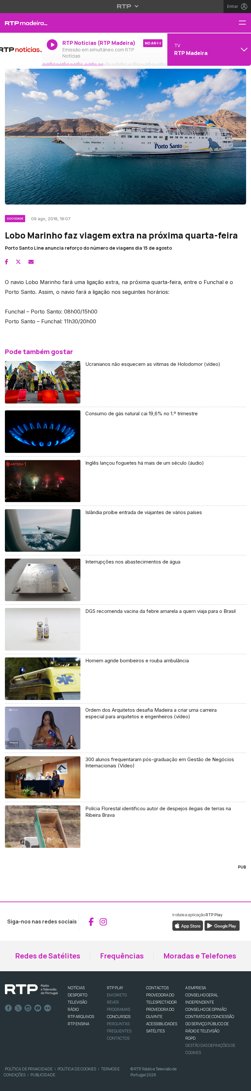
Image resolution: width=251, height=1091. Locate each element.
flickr (47, 1008)
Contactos (118, 1038)
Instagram (28, 1008)
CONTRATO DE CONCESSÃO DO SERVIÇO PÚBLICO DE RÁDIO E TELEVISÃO (209, 1024)
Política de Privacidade (29, 1069)
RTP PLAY (115, 988)
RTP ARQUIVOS (81, 1016)
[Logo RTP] (31, 989)
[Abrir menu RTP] (125, 6)
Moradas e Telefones (199, 956)
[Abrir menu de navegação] (245, 23)
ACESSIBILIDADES (161, 1024)
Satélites (155, 1031)
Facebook (8, 1008)
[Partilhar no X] (18, 261)
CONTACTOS (157, 988)
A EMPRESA (195, 988)
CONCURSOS (118, 1016)
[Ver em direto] (21, 49)
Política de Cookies (77, 1069)
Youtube (38, 1008)
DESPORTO (77, 995)
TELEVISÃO (77, 1002)
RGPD (190, 1038)
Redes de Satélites (47, 956)
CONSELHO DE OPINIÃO (205, 1009)
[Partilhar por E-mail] (31, 261)
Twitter (18, 1008)
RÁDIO (73, 1009)
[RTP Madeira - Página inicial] (21, 23)
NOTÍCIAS (76, 988)
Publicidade (42, 1075)
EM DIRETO (117, 995)
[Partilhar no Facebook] (6, 261)
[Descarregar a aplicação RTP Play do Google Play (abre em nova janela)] (222, 925)
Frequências (122, 956)
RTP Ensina (78, 1024)
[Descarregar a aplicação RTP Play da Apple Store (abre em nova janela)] (187, 925)
